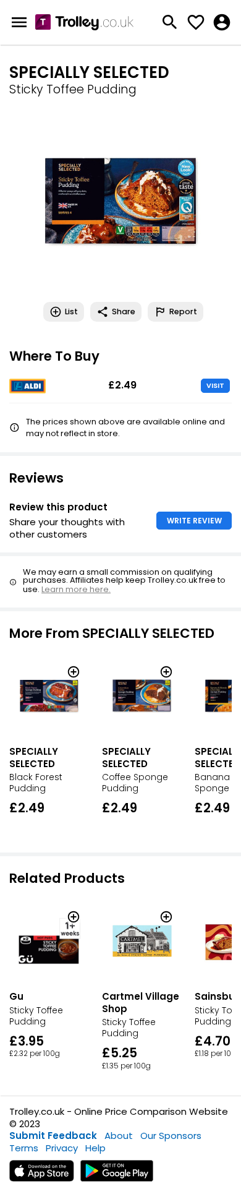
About (118, 1135)
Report (183, 311)
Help (95, 1147)
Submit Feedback (53, 1135)
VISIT (215, 385)
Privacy (62, 1147)
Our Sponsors (170, 1135)
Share (123, 311)
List (71, 311)
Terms (23, 1147)
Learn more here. (76, 589)
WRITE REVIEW (194, 520)
